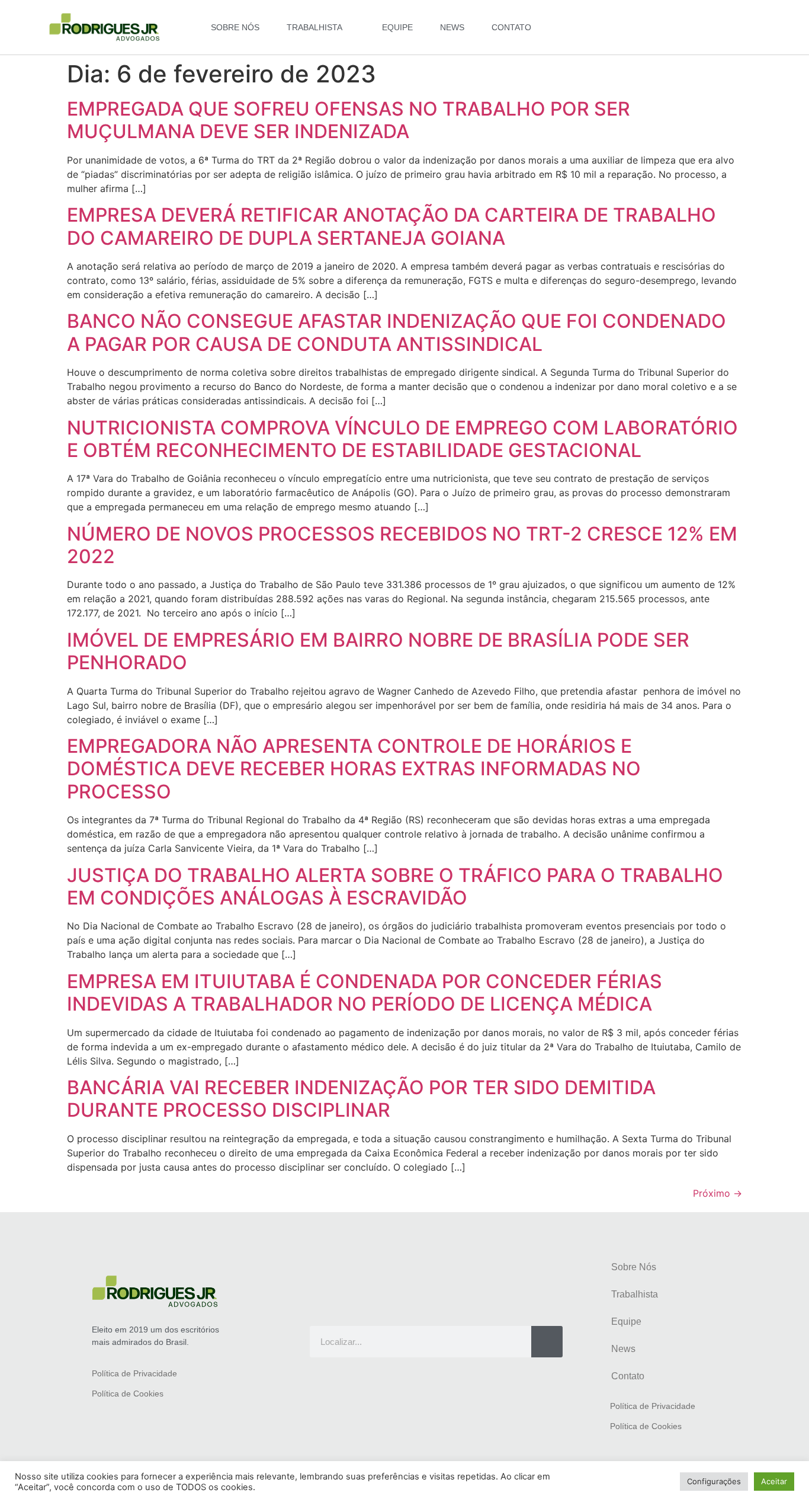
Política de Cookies (127, 1393)
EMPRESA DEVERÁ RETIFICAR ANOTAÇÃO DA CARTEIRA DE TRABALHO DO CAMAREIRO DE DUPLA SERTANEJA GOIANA (391, 226)
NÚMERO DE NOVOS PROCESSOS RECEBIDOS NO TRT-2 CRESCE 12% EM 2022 (402, 545)
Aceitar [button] (774, 1481)
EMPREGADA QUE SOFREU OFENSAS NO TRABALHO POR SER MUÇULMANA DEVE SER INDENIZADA (348, 120)
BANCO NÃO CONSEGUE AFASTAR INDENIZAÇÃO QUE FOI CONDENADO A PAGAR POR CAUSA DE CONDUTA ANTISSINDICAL (396, 332)
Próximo (717, 1193)
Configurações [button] (714, 1481)
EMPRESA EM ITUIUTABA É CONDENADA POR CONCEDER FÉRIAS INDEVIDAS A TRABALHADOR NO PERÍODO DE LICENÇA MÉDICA (364, 992)
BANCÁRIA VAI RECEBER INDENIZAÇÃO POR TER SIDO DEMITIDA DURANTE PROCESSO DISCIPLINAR (361, 1098)
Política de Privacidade (134, 1373)
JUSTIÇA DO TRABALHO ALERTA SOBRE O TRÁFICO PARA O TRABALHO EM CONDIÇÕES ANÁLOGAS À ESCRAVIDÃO (395, 886)
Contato (511, 27)
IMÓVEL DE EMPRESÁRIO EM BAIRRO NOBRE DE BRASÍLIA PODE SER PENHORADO (378, 651)
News (452, 27)
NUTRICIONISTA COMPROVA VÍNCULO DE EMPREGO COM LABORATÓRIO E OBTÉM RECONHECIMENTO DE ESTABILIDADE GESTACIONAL (402, 439)
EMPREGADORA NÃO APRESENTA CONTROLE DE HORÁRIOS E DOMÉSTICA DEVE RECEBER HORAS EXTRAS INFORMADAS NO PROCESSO (354, 768)
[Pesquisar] (547, 1341)
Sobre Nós (235, 27)
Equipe (397, 27)
